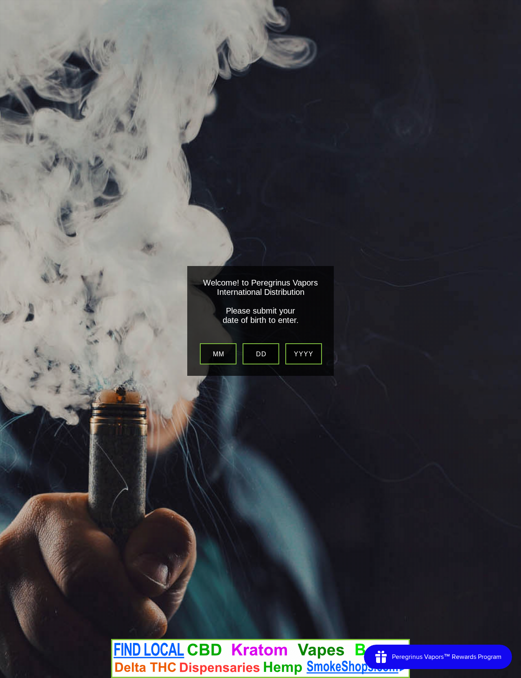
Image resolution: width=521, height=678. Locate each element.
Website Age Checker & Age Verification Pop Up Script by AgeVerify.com (511, 676)
